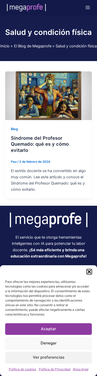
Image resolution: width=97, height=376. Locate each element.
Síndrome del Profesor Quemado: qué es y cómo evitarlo (40, 144)
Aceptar (48, 328)
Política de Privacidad (54, 369)
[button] (89, 271)
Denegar (49, 343)
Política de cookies (22, 369)
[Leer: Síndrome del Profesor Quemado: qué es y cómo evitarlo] (48, 95)
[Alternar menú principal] (87, 7)
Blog (14, 129)
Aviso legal (80, 369)
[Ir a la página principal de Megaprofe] (48, 219)
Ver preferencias (48, 357)
